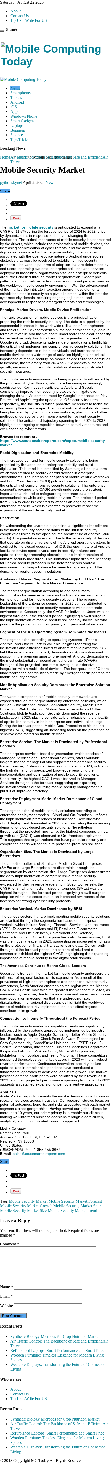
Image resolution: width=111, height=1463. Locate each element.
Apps (14, 111)
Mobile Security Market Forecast (75, 1201)
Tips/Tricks (19, 139)
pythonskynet (11, 182)
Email (6, 1296)
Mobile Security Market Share (77, 1206)
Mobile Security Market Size (23, 1210)
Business (17, 130)
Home (5, 157)
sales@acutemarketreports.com (39, 1154)
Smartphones (20, 93)
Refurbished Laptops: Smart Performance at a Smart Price (57, 1350)
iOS (13, 107)
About (15, 11)
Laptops (16, 125)
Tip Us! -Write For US (28, 20)
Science (16, 135)
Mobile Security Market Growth (26, 1206)
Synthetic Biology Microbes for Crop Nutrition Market (54, 1336)
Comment (9, 1244)
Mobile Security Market (28, 1201)
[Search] (2, 31)
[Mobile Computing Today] (55, 61)
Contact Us (19, 15)
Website (6, 1306)
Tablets (16, 97)
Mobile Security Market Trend (72, 1210)
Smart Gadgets (22, 121)
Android (17, 102)
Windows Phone (23, 116)
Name (6, 1286)
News (15, 88)
